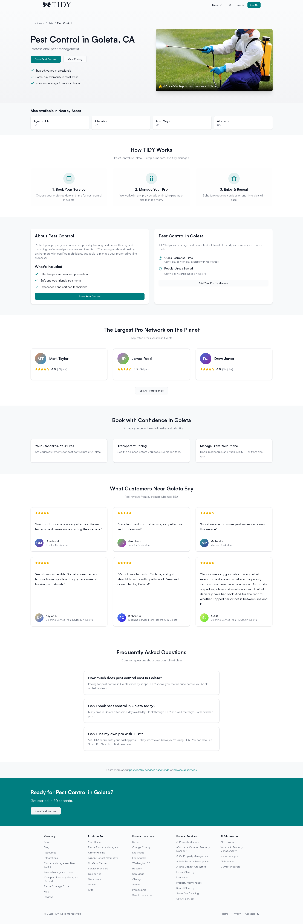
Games (92, 884)
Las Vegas (138, 852)
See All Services (185, 898)
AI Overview (227, 841)
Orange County (141, 847)
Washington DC (141, 863)
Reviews (48, 896)
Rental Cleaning (185, 887)
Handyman (182, 877)
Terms (225, 913)
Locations (36, 23)
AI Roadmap (228, 861)
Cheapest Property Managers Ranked (61, 879)
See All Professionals (152, 390)
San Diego (138, 873)
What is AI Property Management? (232, 849)
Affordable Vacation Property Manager (193, 849)
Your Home (94, 841)
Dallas (135, 841)
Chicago (137, 879)
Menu (215, 4)
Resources (50, 852)
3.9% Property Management (192, 856)
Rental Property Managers (103, 847)
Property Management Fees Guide (59, 865)
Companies (94, 873)
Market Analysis (229, 856)
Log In (240, 4)
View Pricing (75, 59)
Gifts (90, 889)
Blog (46, 847)
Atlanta (136, 884)
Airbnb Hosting (96, 852)
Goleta (49, 23)
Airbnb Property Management (193, 861)
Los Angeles (139, 857)
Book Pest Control (45, 59)
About (47, 841)
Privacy (237, 913)
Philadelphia (139, 889)
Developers (94, 879)
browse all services (185, 770)
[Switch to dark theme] (230, 5)
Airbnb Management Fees (58, 872)
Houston (137, 868)
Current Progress (230, 866)
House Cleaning (185, 872)
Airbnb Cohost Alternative (103, 857)
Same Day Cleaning (187, 893)
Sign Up (254, 4)
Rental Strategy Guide (57, 886)
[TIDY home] (126, 5)
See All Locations (142, 895)
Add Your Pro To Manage (213, 282)
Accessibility (252, 913)
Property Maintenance (189, 882)
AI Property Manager (188, 841)
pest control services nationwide (149, 770)
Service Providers (98, 868)
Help (46, 891)
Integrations (51, 857)
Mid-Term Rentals (98, 863)
